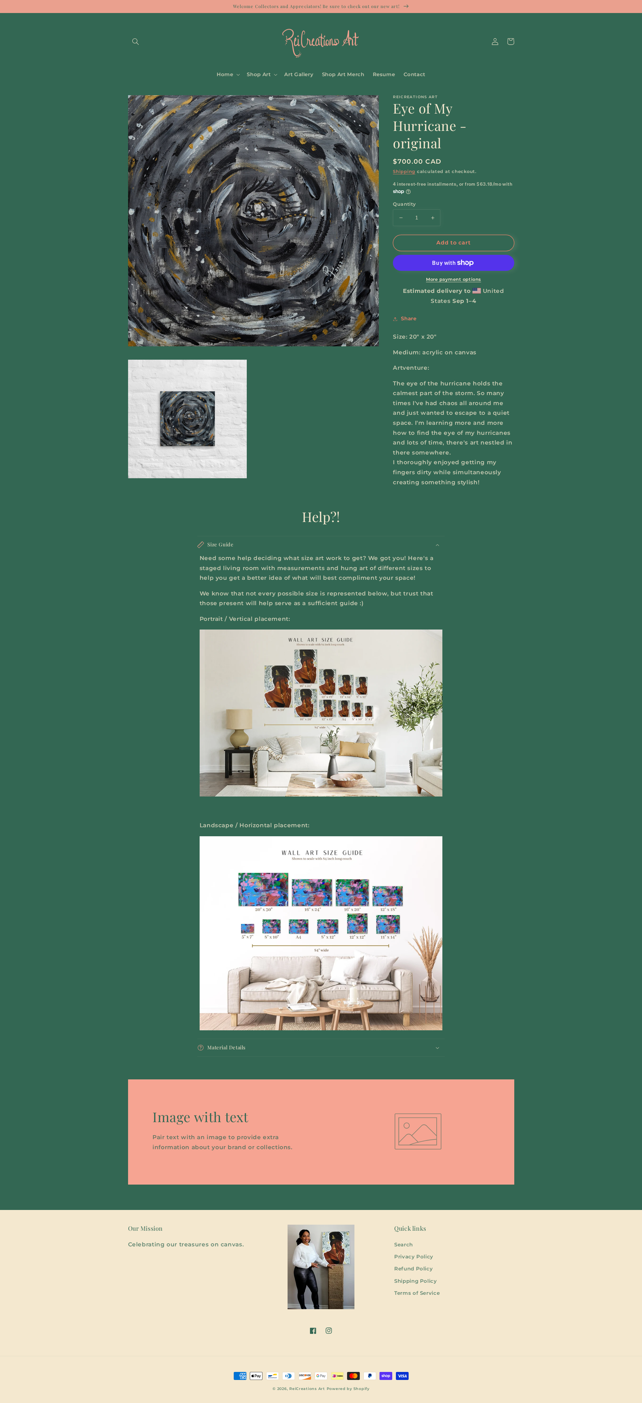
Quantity (404, 204)
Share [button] (408, 319)
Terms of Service (417, 1293)
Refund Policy (413, 1269)
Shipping (404, 171)
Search (403, 1245)
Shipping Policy (415, 1281)
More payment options (453, 279)
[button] (135, 41)
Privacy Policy (413, 1257)
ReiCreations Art (307, 1389)
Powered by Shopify (348, 1389)
